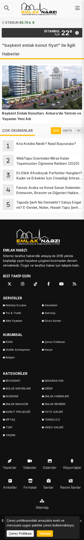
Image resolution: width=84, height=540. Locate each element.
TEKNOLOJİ (52, 419)
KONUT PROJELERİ (18, 411)
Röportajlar (72, 467)
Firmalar (30, 487)
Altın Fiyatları (14, 320)
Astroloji (50, 313)
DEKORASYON (54, 380)
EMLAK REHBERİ (55, 404)
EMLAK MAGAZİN (17, 404)
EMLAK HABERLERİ (57, 396)
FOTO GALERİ (54, 411)
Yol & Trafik (13, 313)
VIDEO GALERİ (54, 427)
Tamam (45, 533)
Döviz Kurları (53, 320)
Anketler (10, 487)
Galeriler (50, 467)
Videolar (29, 467)
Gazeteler (51, 305)
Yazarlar (10, 467)
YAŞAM (10, 435)
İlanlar (49, 487)
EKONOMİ (12, 396)
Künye (49, 349)
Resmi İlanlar (70, 487)
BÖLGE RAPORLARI (18, 388)
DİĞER (49, 388)
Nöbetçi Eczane (16, 305)
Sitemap (42, 507)
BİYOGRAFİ (13, 380)
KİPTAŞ (10, 419)
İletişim (10, 357)
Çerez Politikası (55, 342)
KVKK (9, 342)
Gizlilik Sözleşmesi (18, 349)
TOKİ (9, 427)
